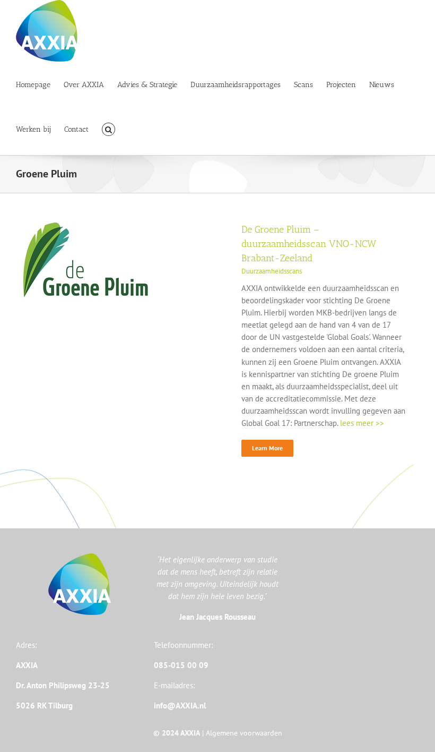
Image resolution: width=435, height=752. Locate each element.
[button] (108, 128)
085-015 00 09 (181, 665)
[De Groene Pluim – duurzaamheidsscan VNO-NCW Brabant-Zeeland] (83, 229)
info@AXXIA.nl (180, 705)
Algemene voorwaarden (244, 733)
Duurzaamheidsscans (271, 271)
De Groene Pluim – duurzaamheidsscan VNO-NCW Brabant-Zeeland (308, 244)
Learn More (267, 448)
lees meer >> (362, 423)
